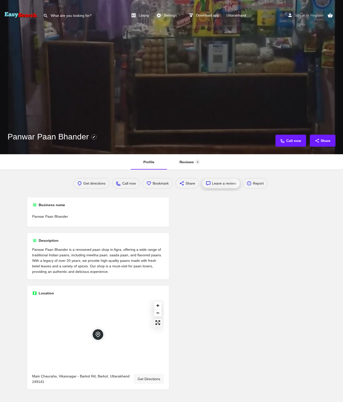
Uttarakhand (236, 15)
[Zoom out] (157, 312)
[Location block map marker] (98, 334)
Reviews (189, 162)
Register (317, 15)
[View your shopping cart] (330, 15)
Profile (148, 162)
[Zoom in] (157, 305)
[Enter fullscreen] (157, 322)
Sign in (299, 15)
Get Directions (149, 379)
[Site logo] (21, 15)
